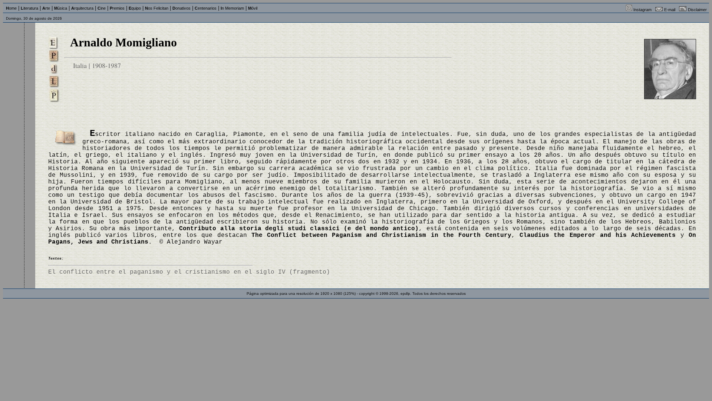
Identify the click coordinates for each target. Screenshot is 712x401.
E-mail (669, 9)
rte (46, 8)
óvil (252, 8)
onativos (181, 8)
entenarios (206, 8)
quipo (135, 8)
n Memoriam (232, 8)
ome (11, 8)
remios (117, 8)
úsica (60, 8)
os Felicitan (156, 8)
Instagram (642, 9)
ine (102, 8)
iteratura (29, 8)
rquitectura (82, 8)
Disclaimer (697, 9)
